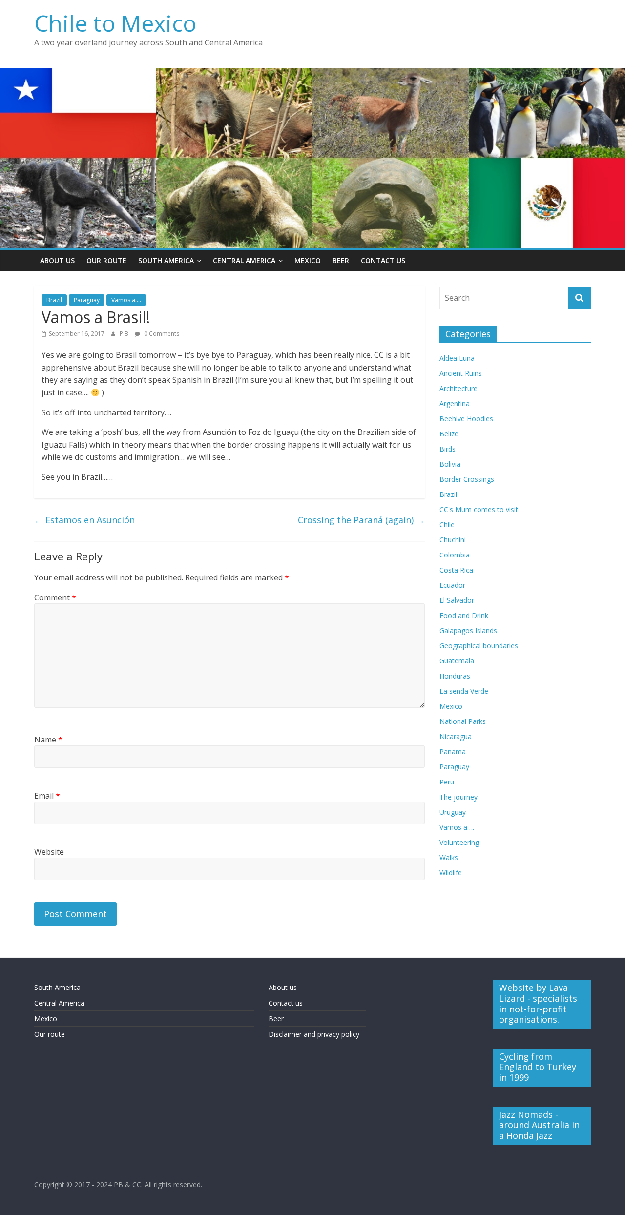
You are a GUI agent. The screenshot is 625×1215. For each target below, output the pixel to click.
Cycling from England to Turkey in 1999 (537, 1066)
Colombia (454, 554)
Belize (448, 433)
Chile (447, 524)
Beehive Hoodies (466, 418)
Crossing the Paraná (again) (361, 520)
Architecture (458, 388)
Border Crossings (466, 479)
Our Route (106, 260)
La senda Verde (463, 691)
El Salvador (456, 600)
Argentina (454, 403)
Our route (49, 1034)
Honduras (454, 675)
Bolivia (449, 464)
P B (125, 333)
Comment (55, 597)
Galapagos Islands (468, 630)
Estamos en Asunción (84, 520)
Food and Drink (463, 615)
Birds (447, 448)
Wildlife (450, 872)
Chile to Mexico (115, 23)
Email (47, 795)
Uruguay (452, 812)
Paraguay (87, 300)
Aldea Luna (457, 358)
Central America (244, 260)
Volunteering (459, 842)
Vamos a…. (456, 827)
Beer (341, 260)
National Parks (462, 721)
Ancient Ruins (460, 373)
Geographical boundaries (478, 645)
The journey (458, 797)
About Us (57, 260)
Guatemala (456, 660)
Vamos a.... (126, 300)
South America (166, 260)
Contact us (286, 1003)
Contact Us (383, 260)
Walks (448, 857)
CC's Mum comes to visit (478, 509)
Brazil (54, 300)
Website (49, 851)
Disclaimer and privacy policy (314, 1034)
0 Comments (161, 333)
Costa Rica (456, 570)
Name (48, 739)
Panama (452, 751)
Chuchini (452, 539)
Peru (446, 781)
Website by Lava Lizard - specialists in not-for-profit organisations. (538, 1003)
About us (283, 987)
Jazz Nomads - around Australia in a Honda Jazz (539, 1125)
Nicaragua (455, 736)
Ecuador (452, 585)
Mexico (307, 260)
